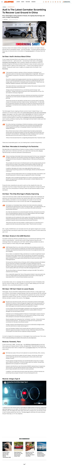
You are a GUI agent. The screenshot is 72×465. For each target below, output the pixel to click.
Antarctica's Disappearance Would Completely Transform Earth (41, 454)
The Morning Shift (29, 51)
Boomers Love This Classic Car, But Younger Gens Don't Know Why (30, 454)
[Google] (58, 2)
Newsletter (67, 1)
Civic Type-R (27, 412)
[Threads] (53, 2)
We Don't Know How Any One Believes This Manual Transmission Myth (7, 455)
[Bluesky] (46, 2)
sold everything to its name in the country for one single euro (21, 337)
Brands (33, 1)
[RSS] (60, 2)
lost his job (28, 114)
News (22, 1)
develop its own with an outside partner (34, 117)
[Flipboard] (48, 2)
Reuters (41, 150)
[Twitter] (51, 2)
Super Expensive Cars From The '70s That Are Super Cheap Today (18, 454)
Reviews (28, 1)
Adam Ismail (6, 19)
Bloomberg (5, 68)
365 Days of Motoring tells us (33, 344)
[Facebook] (43, 2)
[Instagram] (55, 2)
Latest (18, 1)
